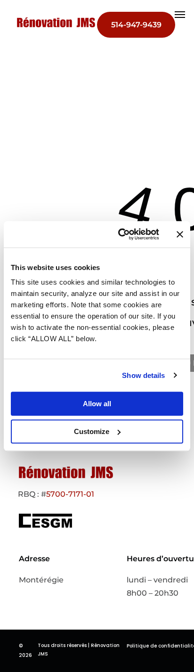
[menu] (179, 14)
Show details (143, 375)
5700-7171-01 (70, 494)
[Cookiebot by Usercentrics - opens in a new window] (120, 234)
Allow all (97, 404)
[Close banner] (180, 234)
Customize (91, 431)
